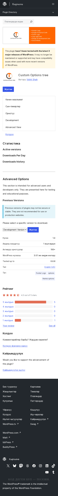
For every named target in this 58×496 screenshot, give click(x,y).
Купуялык (8, 401)
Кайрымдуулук (39, 419)
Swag (34, 424)
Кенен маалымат (14, 99)
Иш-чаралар (36, 414)
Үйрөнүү (7, 409)
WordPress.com (12, 432)
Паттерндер (36, 401)
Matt (6, 437)
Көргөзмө (35, 386)
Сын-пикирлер (13, 106)
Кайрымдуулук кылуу (14, 370)
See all (52, 325)
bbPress (8, 442)
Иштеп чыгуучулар (12, 419)
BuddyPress (10, 447)
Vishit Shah (32, 79)
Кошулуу (35, 409)
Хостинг (7, 396)
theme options (48, 279)
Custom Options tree (33, 75)
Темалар (34, 391)
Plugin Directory (10, 12)
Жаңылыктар (9, 391)
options (51, 273)
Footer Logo (41, 273)
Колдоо (9, 134)
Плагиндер (36, 396)
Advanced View (13, 127)
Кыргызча (14, 459)
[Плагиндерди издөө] (31, 21)
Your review (8, 325)
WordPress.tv (11, 424)
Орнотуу (10, 113)
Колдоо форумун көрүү (15, 346)
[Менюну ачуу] (53, 4)
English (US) (50, 267)
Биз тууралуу (10, 386)
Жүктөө (8, 89)
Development (12, 120)
